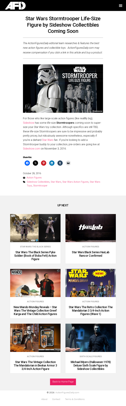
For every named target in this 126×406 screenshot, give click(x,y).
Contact (56, 399)
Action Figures (34, 177)
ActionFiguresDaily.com (67, 392)
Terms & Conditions (75, 399)
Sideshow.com (31, 148)
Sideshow (28, 122)
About (44, 399)
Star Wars (47, 139)
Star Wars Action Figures (75, 182)
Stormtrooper (40, 185)
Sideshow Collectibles (38, 182)
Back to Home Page (63, 381)
